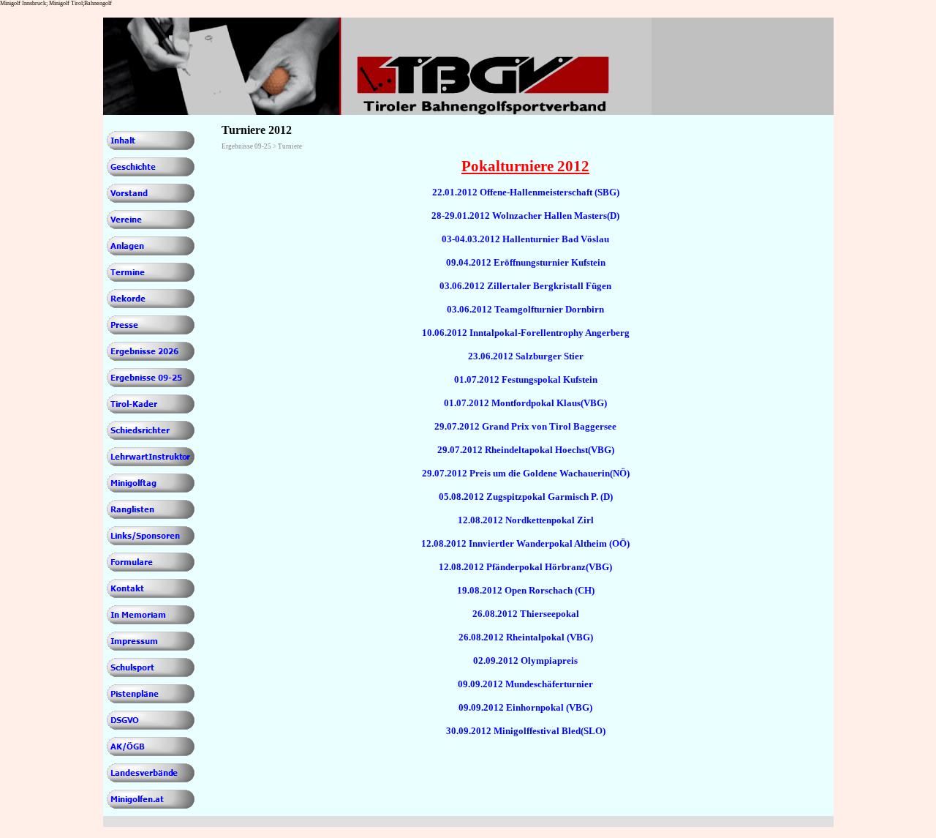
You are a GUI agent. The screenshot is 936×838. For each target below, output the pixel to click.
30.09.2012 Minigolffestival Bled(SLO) (525, 730)
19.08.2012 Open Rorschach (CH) (526, 590)
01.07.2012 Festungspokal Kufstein (525, 379)
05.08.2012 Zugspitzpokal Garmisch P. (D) (526, 496)
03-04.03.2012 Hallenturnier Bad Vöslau (525, 238)
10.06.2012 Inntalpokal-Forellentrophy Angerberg (526, 332)
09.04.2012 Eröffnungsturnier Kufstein (525, 262)
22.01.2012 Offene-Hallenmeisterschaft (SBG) (525, 192)
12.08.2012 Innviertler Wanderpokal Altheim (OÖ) (525, 543)
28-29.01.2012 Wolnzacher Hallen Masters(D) (525, 215)
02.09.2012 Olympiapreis (525, 660)
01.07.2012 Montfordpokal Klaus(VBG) (525, 402)
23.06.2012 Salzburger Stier (526, 356)
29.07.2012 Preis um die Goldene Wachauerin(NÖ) (526, 473)
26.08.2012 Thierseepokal (525, 613)
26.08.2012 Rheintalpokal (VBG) (525, 637)
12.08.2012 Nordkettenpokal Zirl (526, 520)
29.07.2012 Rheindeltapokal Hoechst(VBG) (525, 449)
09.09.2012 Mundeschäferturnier (525, 683)
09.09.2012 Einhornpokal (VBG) (525, 707)
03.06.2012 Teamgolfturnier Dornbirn (525, 309)
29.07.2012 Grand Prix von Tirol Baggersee (525, 426)
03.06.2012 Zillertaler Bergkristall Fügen (525, 285)
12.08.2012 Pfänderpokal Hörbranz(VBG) (525, 566)
